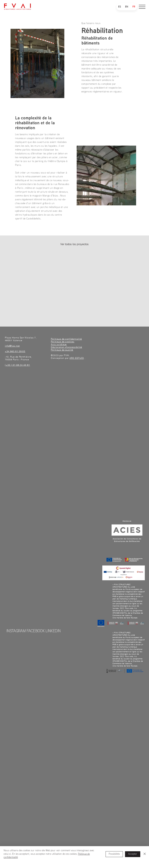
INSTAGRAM (16, 631)
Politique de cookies (62, 341)
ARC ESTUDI (76, 358)
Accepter (132, 854)
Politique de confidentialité (66, 339)
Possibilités (114, 854)
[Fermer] (144, 854)
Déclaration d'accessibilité (66, 347)
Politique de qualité (62, 349)
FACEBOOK (36, 631)
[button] (142, 6)
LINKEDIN (53, 631)
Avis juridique (59, 344)
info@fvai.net (12, 345)
